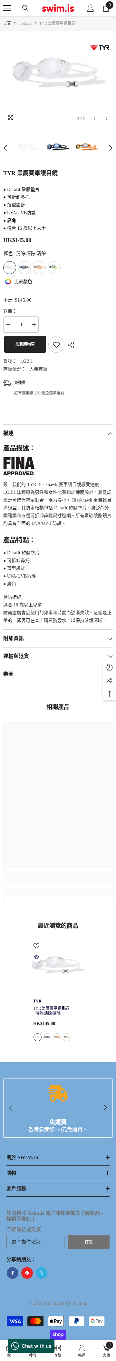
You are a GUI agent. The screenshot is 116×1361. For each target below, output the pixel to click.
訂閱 (88, 1242)
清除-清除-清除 (38, 1037)
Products (25, 23)
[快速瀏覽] (36, 957)
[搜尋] (25, 8)
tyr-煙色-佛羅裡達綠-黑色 (67, 1037)
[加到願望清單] (56, 345)
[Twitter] (41, 1273)
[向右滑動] (105, 1108)
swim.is (79, 1303)
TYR (37, 1001)
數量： (10, 311)
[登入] (90, 8)
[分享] (69, 345)
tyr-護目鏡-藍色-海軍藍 (47, 1037)
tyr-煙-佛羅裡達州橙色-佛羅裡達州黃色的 (57, 1037)
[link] (58, 881)
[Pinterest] (27, 1273)
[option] (58, 78)
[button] (94, 118)
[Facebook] (12, 1273)
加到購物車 (24, 344)
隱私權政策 (28, 1229)
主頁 (7, 23)
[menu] (7, 8)
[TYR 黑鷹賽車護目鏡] (58, 967)
